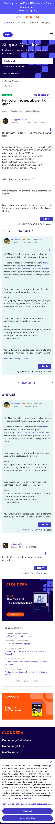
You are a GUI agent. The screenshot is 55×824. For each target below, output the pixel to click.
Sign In (7, 35)
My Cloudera (10, 752)
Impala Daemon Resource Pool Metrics (32, 269)
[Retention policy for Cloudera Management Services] (3, 383)
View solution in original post (16, 358)
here (46, 263)
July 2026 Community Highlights (18, 636)
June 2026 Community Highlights (18, 644)
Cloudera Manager (33, 111)
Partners (34, 22)
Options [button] (9, 86)
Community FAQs (13, 746)
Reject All (27, 811)
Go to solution (41, 94)
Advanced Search (10, 73)
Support (46, 22)
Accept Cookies (27, 818)
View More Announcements (27, 681)
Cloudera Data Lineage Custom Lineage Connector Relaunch (25, 652)
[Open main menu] (52, 34)
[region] (27, 791)
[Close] (51, 762)
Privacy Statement (23, 798)
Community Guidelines (16, 740)
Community (8, 22)
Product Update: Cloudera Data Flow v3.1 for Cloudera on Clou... (26, 673)
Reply (46, 218)
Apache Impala (17, 111)
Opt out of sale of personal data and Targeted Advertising (27, 804)
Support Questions (12, 81)
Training (22, 22)
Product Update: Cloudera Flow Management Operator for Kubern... (27, 663)
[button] (50, 128)
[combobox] (27, 66)
